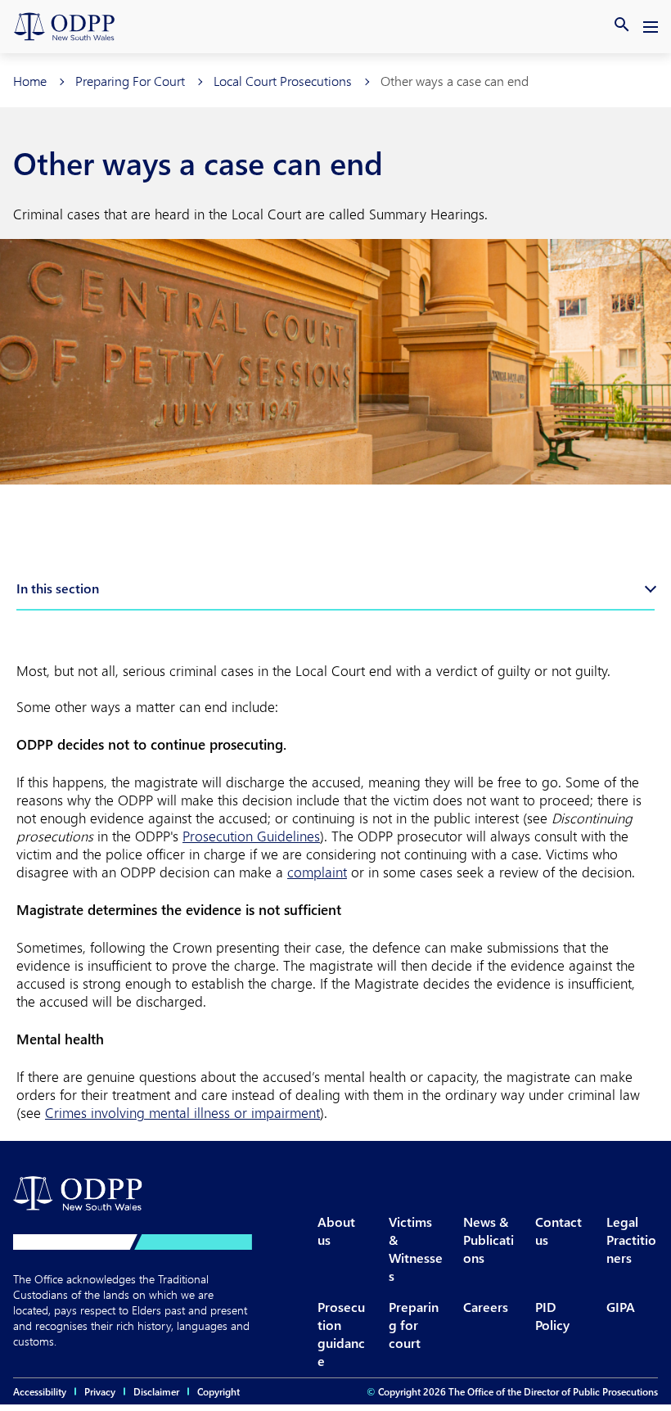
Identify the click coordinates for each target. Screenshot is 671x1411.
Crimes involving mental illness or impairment (182, 1112)
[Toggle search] (622, 24)
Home (30, 80)
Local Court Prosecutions (283, 80)
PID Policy (552, 1315)
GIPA (620, 1306)
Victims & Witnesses (416, 1248)
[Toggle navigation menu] (651, 29)
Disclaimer (156, 1391)
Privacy (99, 1391)
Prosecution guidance (341, 1333)
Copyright (218, 1391)
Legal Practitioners (631, 1239)
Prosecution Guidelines (251, 836)
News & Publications (488, 1239)
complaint (317, 872)
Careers (485, 1306)
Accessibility (39, 1391)
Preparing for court (414, 1324)
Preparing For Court (130, 80)
